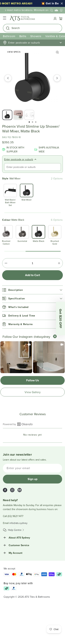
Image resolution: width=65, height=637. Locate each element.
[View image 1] (7, 115)
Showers (35, 36)
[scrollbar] (32, 212)
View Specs (13, 51)
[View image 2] (18, 115)
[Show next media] (57, 78)
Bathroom (9, 36)
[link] (16, 357)
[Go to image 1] (29, 122)
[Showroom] (61, 10)
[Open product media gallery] (57, 52)
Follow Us (32, 380)
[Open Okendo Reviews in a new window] (18, 424)
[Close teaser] (55, 336)
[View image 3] (29, 115)
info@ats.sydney (18, 523)
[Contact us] (51, 10)
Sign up (32, 479)
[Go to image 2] (32, 122)
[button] (4, 18)
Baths (22, 36)
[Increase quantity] (59, 263)
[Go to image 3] (35, 122)
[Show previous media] (8, 78)
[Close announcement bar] (61, 3)
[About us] (56, 10)
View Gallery (33, 392)
